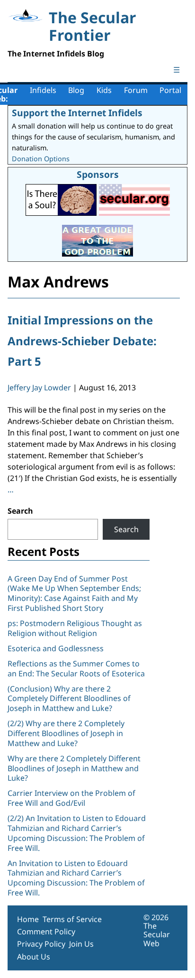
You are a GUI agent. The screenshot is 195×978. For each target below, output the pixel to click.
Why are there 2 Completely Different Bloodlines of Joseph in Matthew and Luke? (74, 768)
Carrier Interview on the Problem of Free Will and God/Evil (71, 798)
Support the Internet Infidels (77, 112)
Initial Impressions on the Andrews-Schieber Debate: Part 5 (82, 340)
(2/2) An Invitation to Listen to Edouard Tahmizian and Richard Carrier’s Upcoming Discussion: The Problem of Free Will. (77, 833)
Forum (136, 90)
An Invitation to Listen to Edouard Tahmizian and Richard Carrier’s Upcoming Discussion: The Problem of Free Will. (76, 878)
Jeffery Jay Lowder (39, 387)
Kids (104, 90)
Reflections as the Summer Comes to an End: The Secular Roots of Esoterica (76, 668)
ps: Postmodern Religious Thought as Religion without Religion (75, 628)
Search (20, 511)
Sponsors (98, 174)
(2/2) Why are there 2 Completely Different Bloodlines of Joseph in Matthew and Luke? (66, 733)
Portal (170, 90)
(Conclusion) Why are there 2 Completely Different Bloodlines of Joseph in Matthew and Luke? (69, 698)
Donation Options (41, 158)
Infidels (43, 90)
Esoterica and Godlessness (56, 648)
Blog (76, 90)
